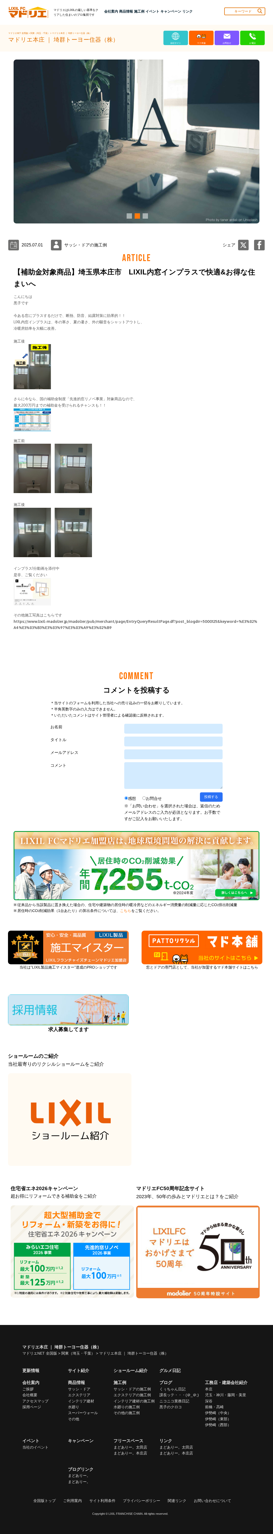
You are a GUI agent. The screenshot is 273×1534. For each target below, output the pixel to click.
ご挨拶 (28, 1389)
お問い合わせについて (212, 1500)
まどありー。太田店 (130, 1447)
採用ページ (31, 1407)
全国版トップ (44, 1500)
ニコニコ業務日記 (174, 1401)
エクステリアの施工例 (132, 1395)
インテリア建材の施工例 (134, 1401)
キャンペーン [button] (170, 11)
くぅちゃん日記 (172, 1389)
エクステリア (79, 1395)
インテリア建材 (81, 1401)
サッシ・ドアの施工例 (132, 1389)
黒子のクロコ (170, 1407)
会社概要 (29, 1395)
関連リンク (177, 1500)
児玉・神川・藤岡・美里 (225, 1395)
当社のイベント (35, 1447)
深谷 (208, 1401)
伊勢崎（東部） (218, 1419)
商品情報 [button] (126, 11)
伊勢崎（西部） (218, 1425)
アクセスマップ (35, 1401)
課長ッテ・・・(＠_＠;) (179, 1395)
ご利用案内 (72, 1500)
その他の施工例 (127, 1413)
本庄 (208, 1389)
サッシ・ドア (79, 1389)
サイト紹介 (78, 1370)
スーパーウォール (83, 1413)
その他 (73, 1419)
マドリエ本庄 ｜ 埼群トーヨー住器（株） (71, 33)
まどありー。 (79, 1475)
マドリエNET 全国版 (18, 33)
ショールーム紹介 (131, 1370)
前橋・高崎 (214, 1407)
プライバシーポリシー (141, 1500)
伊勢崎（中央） (218, 1413)
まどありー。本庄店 (130, 1453)
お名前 (56, 727)
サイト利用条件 (102, 1500)
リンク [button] (187, 11)
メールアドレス (64, 752)
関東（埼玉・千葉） (40, 33)
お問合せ (154, 798)
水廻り (73, 1407)
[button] (128, 216)
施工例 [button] (139, 11)
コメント (58, 765)
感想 (132, 798)
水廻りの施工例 (127, 1407)
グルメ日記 (170, 1370)
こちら (125, 911)
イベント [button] (152, 11)
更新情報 (30, 1370)
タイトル (58, 739)
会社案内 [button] (111, 11)
